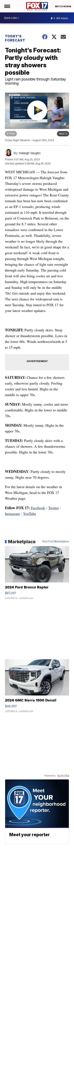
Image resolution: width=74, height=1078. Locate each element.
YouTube (29, 513)
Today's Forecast (15, 38)
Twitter (53, 507)
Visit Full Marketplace (55, 541)
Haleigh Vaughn (29, 153)
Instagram (12, 513)
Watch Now (62, 6)
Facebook (38, 507)
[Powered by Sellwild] (63, 775)
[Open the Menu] (7, 6)
